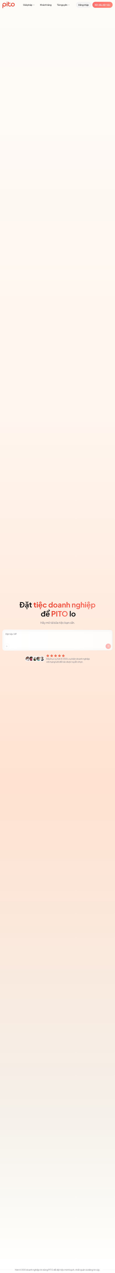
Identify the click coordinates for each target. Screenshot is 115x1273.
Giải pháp (27, 4)
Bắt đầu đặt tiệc (102, 4)
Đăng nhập (83, 4)
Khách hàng (46, 4)
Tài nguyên (62, 4)
